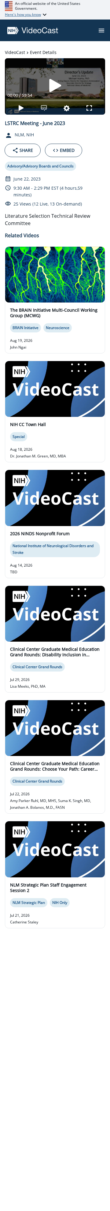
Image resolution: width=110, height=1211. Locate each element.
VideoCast (15, 52)
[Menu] (101, 30)
